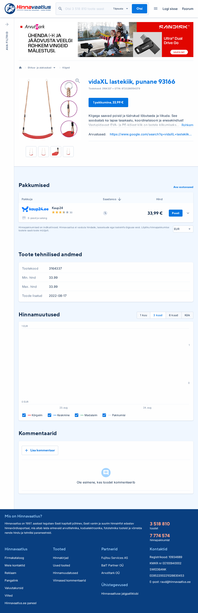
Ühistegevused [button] (114, 584)
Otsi (60, 8)
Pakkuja (27, 199)
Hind (159, 199)
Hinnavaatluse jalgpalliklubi (119, 593)
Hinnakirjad (60, 558)
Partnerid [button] (109, 549)
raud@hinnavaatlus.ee (175, 582)
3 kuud (158, 315)
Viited (9, 595)
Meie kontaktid (15, 565)
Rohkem (187, 125)
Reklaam (10, 573)
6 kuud (173, 315)
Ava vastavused (183, 187)
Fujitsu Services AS (114, 558)
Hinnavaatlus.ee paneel (21, 603)
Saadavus (109, 199)
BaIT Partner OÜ (112, 565)
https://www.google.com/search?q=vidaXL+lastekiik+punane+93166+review (151, 134)
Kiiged (66, 67)
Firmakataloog (14, 558)
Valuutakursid (14, 588)
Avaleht (20, 67)
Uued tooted (61, 565)
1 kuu (143, 315)
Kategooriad (155, 8)
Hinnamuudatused (65, 573)
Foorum (187, 9)
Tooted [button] (59, 549)
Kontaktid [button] (158, 549)
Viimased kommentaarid (69, 580)
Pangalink (11, 580)
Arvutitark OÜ (110, 573)
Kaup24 (57, 208)
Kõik (187, 315)
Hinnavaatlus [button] (16, 549)
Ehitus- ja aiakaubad (39, 67)
